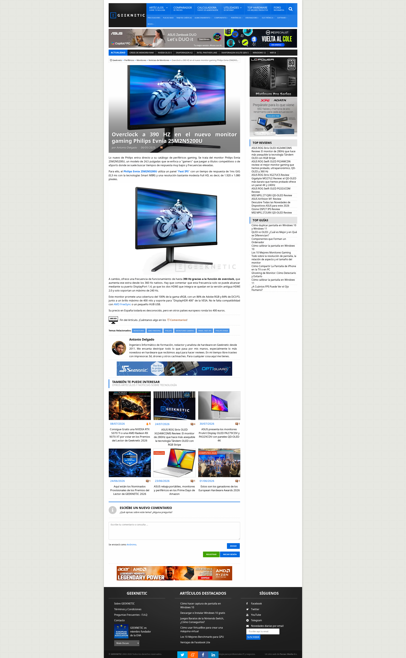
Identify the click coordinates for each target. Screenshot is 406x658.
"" (183, 171)
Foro (279, 8)
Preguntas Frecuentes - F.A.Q (130, 614)
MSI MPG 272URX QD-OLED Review (272, 212)
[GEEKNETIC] (127, 15)
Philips (168, 330)
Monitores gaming (185, 330)
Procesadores (154, 18)
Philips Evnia (222, 330)
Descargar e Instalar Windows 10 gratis (202, 613)
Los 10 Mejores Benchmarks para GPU (202, 637)
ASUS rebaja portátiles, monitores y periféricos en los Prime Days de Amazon (174, 490)
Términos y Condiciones (127, 609)
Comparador (183, 8)
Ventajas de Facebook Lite (195, 642)
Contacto (119, 620)
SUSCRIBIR (253, 637)
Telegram (256, 620)
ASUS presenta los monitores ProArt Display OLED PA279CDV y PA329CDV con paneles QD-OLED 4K (219, 434)
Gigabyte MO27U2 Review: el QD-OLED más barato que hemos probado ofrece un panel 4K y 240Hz (274, 182)
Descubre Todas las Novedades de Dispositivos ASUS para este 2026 (271, 204)
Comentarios (178, 320)
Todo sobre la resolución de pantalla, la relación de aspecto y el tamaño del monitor (274, 259)
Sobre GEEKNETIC (124, 603)
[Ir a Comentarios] (161, 148)
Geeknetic (117, 60)
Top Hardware (257, 8)
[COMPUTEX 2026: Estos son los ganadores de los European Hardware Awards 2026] (219, 449)
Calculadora (207, 8)
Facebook (256, 603)
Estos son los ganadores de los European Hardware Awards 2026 (219, 488)
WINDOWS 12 (259, 52)
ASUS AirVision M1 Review (266, 199)
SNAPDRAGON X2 (184, 52)
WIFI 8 (273, 52)
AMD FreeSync (122, 304)
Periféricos (129, 60)
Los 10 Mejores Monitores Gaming (271, 252)
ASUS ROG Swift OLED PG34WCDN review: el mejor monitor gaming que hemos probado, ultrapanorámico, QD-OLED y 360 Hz (274, 166)
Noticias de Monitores (159, 60)
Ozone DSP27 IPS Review (266, 209)
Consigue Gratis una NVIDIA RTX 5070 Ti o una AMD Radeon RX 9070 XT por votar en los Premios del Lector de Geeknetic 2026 (129, 434)
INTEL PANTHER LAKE (207, 52)
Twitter (255, 609)
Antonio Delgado (127, 147)
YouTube (256, 614)
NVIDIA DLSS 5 (165, 52)
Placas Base (168, 18)
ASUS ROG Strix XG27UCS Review (270, 175)
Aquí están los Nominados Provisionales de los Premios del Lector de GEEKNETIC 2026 (129, 490)
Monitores (141, 60)
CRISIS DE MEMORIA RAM (142, 52)
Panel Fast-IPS (204, 330)
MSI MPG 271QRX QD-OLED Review (272, 195)
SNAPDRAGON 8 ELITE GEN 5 (235, 52)
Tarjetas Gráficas (184, 18)
